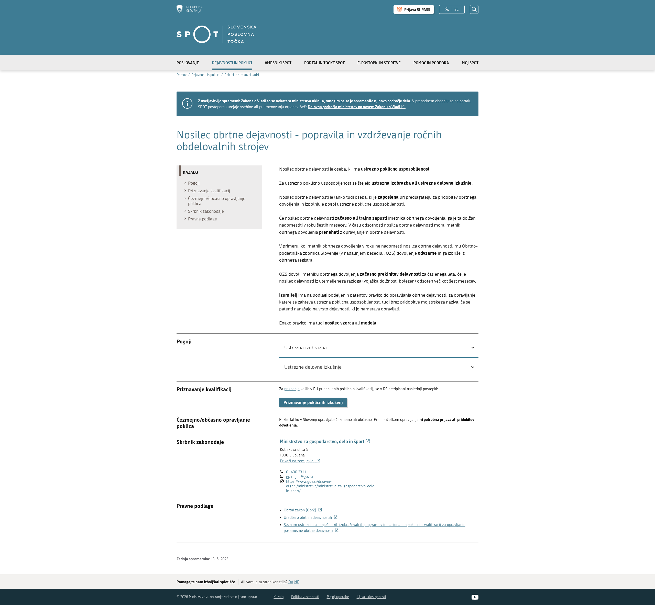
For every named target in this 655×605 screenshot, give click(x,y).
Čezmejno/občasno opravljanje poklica (216, 201)
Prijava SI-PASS (417, 9)
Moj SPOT (470, 62)
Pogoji (194, 183)
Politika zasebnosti (305, 597)
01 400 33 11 (296, 472)
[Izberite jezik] (447, 9)
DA (290, 582)
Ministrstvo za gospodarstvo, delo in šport (325, 441)
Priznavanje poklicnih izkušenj (313, 402)
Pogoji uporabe (338, 597)
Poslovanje (188, 62)
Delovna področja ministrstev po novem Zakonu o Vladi (357, 106)
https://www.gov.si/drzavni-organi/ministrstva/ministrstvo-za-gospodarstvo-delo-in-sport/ (331, 486)
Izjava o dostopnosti (371, 597)
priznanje (292, 389)
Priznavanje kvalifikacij (209, 190)
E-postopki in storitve (379, 62)
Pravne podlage (202, 218)
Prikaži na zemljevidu (300, 461)
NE (296, 582)
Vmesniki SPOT (278, 62)
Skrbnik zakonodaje (206, 211)
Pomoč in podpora (431, 62)
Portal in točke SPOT (324, 62)
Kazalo (278, 597)
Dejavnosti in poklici (232, 62)
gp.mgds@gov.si (299, 476)
